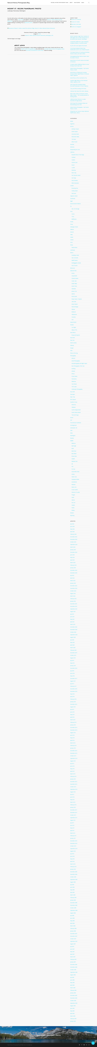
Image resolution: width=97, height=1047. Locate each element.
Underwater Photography (77, 389)
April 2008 (72, 923)
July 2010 (72, 853)
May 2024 (72, 557)
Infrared (73, 371)
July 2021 (72, 614)
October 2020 (73, 632)
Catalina (73, 159)
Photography (73, 355)
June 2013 (72, 766)
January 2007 (73, 962)
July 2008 (72, 915)
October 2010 (73, 846)
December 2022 (73, 585)
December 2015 (73, 704)
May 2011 (72, 828)
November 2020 (73, 629)
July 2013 (72, 763)
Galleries (72, 229)
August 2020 (73, 637)
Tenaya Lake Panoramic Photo (48, 1034)
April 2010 (72, 861)
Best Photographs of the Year (78, 366)
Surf (71, 420)
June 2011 (72, 825)
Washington (22, 11)
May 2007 (72, 951)
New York (72, 340)
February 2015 (73, 722)
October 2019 (73, 655)
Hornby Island (74, 190)
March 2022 (72, 596)
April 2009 (72, 892)
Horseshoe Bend (75, 134)
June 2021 (72, 616)
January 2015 (73, 725)
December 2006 (73, 964)
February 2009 (73, 897)
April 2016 (72, 696)
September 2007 (73, 941)
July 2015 (72, 709)
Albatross (74, 443)
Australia (72, 144)
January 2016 (73, 701)
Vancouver (74, 193)
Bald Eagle (74, 445)
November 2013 (73, 753)
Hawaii (71, 237)
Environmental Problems (75, 203)
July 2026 (72, 524)
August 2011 (73, 820)
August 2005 (73, 1005)
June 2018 (72, 673)
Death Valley (74, 283)
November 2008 (73, 905)
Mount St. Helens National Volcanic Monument (35, 35)
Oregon (72, 348)
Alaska (71, 121)
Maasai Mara (74, 247)
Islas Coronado (75, 257)
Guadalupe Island (75, 255)
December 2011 (73, 810)
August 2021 (73, 611)
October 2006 (73, 969)
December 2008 (73, 902)
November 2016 (73, 691)
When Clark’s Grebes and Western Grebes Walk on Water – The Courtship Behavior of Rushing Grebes (79, 95)
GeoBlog (73, 368)
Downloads (72, 198)
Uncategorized (73, 425)
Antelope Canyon (75, 129)
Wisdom (72, 512)
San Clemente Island (76, 175)
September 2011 (73, 817)
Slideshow (74, 381)
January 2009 (73, 900)
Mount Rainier (75, 304)
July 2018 (72, 670)
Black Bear (74, 451)
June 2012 (72, 797)
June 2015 (72, 712)
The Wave (74, 139)
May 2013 (72, 768)
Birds (73, 448)
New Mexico (73, 332)
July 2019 (72, 660)
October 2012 (73, 786)
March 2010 (72, 864)
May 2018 (72, 676)
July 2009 (72, 884)
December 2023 (73, 570)
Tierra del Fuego (75, 415)
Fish (72, 466)
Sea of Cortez (74, 265)
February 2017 (73, 686)
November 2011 (73, 812)
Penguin (73, 494)
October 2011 (73, 815)
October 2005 (73, 1000)
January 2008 (73, 931)
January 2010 (73, 869)
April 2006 (72, 985)
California (72, 152)
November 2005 (73, 998)
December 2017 (73, 678)
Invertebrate (74, 482)
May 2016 (72, 694)
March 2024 (72, 562)
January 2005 (73, 1021)
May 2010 (72, 858)
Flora (71, 211)
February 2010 (73, 866)
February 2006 (73, 990)
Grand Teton (74, 286)
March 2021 (72, 624)
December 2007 (73, 933)
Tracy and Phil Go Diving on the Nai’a (78, 88)
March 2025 (72, 547)
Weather (72, 438)
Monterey (74, 170)
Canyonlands (74, 275)
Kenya (71, 245)
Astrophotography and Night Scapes (79, 363)
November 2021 (73, 606)
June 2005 (72, 1008)
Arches (73, 273)
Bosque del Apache (76, 335)
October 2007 (73, 938)
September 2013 (73, 758)
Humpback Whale (75, 479)
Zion (73, 319)
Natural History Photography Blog (18, 2)
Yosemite (74, 317)
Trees (73, 216)
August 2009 (73, 882)
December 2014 (73, 727)
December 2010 (73, 840)
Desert (73, 165)
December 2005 (73, 995)
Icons (71, 242)
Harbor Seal (74, 476)
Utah (71, 430)
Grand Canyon (75, 131)
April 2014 (72, 740)
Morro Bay (74, 172)
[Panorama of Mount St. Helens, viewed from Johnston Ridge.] (37, 28)
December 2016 (73, 688)
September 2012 (73, 789)
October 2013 (73, 755)
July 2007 (72, 946)
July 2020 (72, 639)
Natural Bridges (75, 306)
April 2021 (72, 621)
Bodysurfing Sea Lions (75, 149)
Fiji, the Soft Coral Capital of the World (78, 45)
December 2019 (73, 652)
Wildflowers (74, 219)
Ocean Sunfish (75, 489)
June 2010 (72, 856)
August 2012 (73, 792)
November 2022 (73, 588)
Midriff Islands (75, 260)
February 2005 (73, 1018)
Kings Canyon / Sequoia (77, 299)
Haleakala (74, 288)
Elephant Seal (74, 461)
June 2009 (72, 887)
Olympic (73, 309)
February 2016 (73, 699)
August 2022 (73, 593)
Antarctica (74, 404)
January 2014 (73, 748)
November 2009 (73, 874)
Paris (71, 350)
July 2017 (72, 683)
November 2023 (73, 572)
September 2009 (73, 879)
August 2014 (73, 732)
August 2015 (73, 706)
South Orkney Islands (76, 412)
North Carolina (73, 342)
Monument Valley (75, 136)
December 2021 (73, 603)
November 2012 (73, 784)
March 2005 (72, 1016)
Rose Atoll (72, 391)
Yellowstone (74, 314)
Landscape (10, 11)
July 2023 (72, 575)
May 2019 (72, 663)
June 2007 (72, 949)
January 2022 (73, 601)
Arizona (72, 126)
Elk (72, 464)
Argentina (72, 123)
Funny (71, 224)
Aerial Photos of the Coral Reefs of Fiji (78, 78)
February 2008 (73, 928)
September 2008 (73, 910)
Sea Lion (73, 502)
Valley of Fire (74, 330)
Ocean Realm (74, 376)
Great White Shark (75, 471)
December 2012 (73, 781)
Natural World (73, 322)
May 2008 (72, 920)
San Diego (74, 178)
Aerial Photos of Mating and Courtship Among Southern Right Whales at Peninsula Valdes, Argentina (79, 74)
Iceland (71, 239)
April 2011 (72, 830)
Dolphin (73, 458)
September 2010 (73, 848)
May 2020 (72, 642)
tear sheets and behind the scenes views (34, 50)
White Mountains (75, 183)
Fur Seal (73, 469)
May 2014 (72, 737)
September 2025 (73, 544)
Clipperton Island (73, 196)
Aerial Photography (76, 360)
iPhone (73, 373)
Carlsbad (73, 157)
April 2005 (72, 1013)
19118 (39, 34)
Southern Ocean (73, 402)
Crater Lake (20, 19)
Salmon (73, 500)
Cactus (73, 214)
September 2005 (73, 1003)
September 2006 (73, 972)
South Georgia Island (76, 409)
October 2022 (73, 591)
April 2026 (72, 531)
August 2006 (73, 974)
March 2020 (72, 647)
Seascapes (72, 394)
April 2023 (72, 578)
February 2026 (73, 534)
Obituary (72, 345)
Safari (73, 497)
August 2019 (73, 658)
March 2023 (72, 580)
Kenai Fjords (74, 296)
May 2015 (72, 714)
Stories (71, 417)
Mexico (71, 252)
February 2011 (73, 835)
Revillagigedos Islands (76, 263)
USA (52, 35)
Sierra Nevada (75, 180)
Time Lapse (74, 386)
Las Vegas (74, 327)
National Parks (73, 270)
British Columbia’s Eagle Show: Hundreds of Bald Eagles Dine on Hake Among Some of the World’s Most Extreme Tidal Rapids (79, 38)
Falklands (74, 407)
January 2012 (73, 807)
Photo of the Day (74, 353)
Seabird (73, 505)
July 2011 (72, 822)
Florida (71, 221)
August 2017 (73, 681)
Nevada (72, 324)
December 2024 (73, 552)
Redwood (74, 312)
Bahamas (72, 147)
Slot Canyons (73, 399)
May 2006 (72, 982)
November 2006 (73, 967)
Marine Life (74, 487)
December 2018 (73, 668)
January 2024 (73, 567)
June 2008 (72, 918)
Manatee (73, 484)
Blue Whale (74, 453)
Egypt (71, 201)
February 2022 (73, 598)
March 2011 (72, 833)
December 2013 (73, 750)
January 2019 (73, 665)
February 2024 (73, 565)
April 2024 (72, 560)
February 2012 (73, 804)
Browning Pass (75, 188)
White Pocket (74, 141)
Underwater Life (73, 427)
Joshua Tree (74, 291)
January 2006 (73, 992)
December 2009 (73, 871)
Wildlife (71, 440)
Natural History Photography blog (28, 49)
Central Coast (74, 162)
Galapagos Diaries (74, 226)
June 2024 (72, 554)
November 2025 (73, 539)
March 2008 (72, 925)
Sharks (73, 507)
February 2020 (73, 650)
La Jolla (73, 167)
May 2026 (72, 529)
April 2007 (72, 954)
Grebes (73, 474)
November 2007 (73, 936)
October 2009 (73, 877)
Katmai (73, 293)
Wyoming (72, 515)
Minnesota (72, 268)
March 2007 (72, 956)
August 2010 (73, 851)
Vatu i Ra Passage (75, 208)
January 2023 (73, 583)
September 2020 (73, 634)
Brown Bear (74, 456)
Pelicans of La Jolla (76, 492)
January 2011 (73, 838)
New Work (72, 337)
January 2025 (73, 549)
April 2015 (72, 717)
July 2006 (72, 977)
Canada (72, 185)
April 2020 (72, 645)
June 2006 (72, 980)
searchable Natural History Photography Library (54, 49)
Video (71, 433)
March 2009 (72, 895)
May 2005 (72, 1011)
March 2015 (72, 719)
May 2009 (72, 889)
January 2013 (73, 779)
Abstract (73, 358)
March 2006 (72, 987)
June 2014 (72, 735)
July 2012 (72, 794)
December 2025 (73, 536)
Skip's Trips (72, 397)
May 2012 (72, 799)
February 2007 (73, 959)
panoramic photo (28, 22)
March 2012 (72, 802)
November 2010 (73, 843)
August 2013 (73, 761)
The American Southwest (75, 422)
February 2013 (73, 776)
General (72, 232)
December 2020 (73, 627)
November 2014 (73, 730)
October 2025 (73, 542)
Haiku (71, 234)
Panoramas (16, 11)
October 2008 (73, 907)
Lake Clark (74, 301)
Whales (73, 510)
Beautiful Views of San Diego (78, 154)
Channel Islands (75, 278)
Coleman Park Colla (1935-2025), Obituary (79, 91)
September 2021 (73, 609)
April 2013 (72, 771)
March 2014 (72, 743)
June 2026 (72, 526)
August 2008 (73, 913)
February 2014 (73, 745)
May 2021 (72, 619)
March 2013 (72, 773)
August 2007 (73, 944)
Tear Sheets (74, 384)
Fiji (70, 206)
